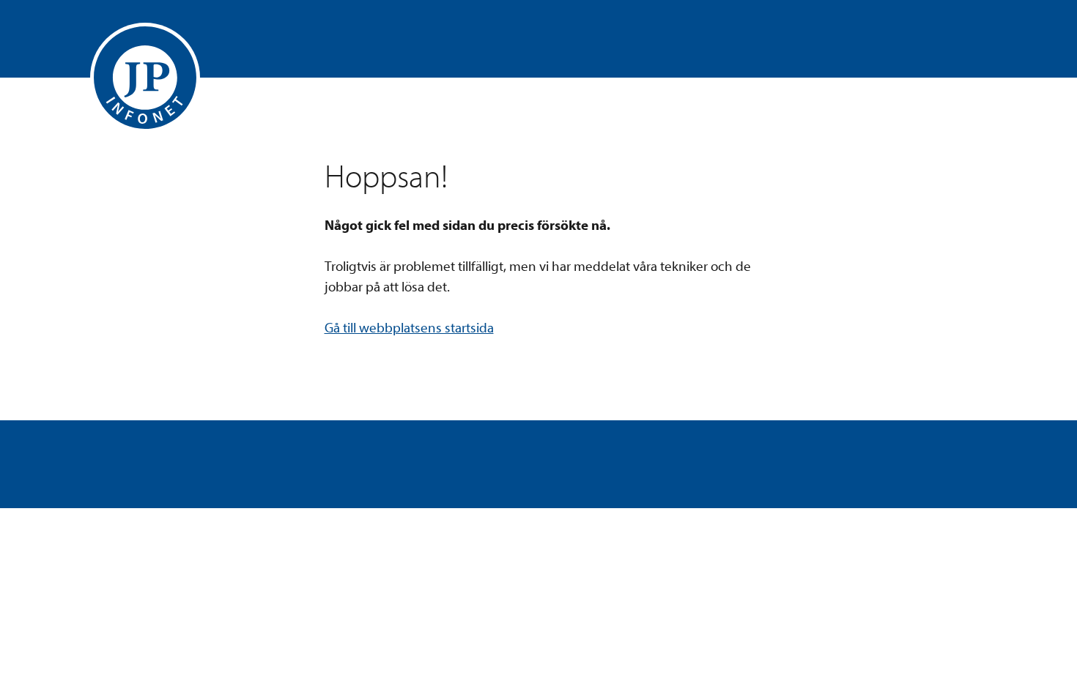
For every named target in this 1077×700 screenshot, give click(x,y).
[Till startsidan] (145, 78)
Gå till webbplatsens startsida (409, 328)
